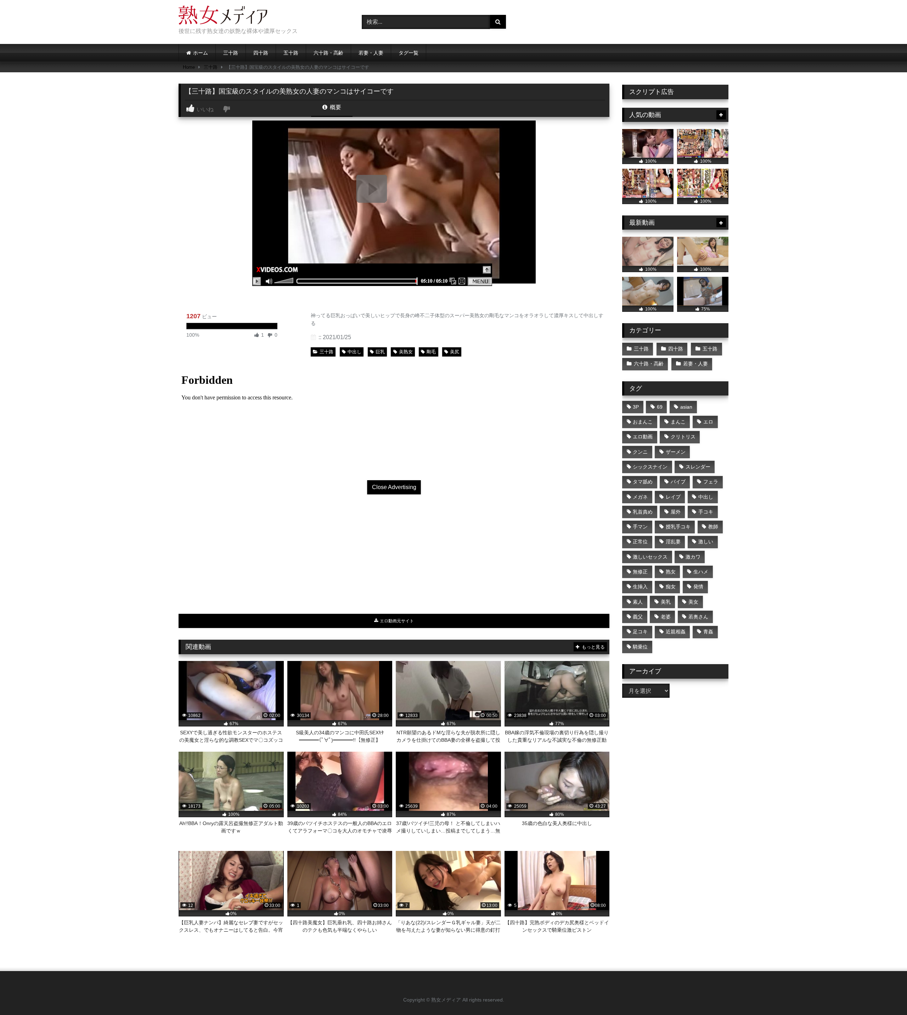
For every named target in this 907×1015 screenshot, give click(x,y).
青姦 (708, 631)
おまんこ (643, 422)
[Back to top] (885, 994)
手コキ (705, 512)
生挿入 (640, 586)
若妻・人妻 (371, 53)
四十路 (260, 53)
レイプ (673, 497)
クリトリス (683, 436)
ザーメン (676, 452)
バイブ (678, 481)
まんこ (678, 422)
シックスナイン (650, 467)
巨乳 (380, 351)
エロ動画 (643, 436)
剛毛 (431, 351)
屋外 (676, 512)
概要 (334, 107)
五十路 (290, 53)
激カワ (693, 557)
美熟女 (406, 351)
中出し (354, 351)
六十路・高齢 (328, 53)
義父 (638, 616)
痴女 (671, 586)
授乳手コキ (678, 526)
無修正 (640, 571)
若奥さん (698, 616)
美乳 (666, 602)
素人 (638, 602)
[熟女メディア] (223, 16)
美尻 (454, 351)
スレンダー (698, 467)
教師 (713, 526)
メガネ (640, 497)
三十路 (230, 53)
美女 (693, 602)
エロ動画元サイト (396, 620)
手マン (640, 526)
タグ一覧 (408, 53)
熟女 (671, 571)
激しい (705, 541)
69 (660, 407)
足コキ (640, 631)
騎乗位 (640, 647)
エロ (708, 422)
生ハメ (700, 571)
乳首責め (643, 512)
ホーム (200, 53)
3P (636, 407)
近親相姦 (676, 631)
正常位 (640, 541)
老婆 (666, 616)
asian (686, 407)
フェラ (710, 481)
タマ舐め (643, 481)
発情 (698, 586)
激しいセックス (650, 557)
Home (189, 67)
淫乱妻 (673, 541)
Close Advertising (394, 487)
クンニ (640, 452)
